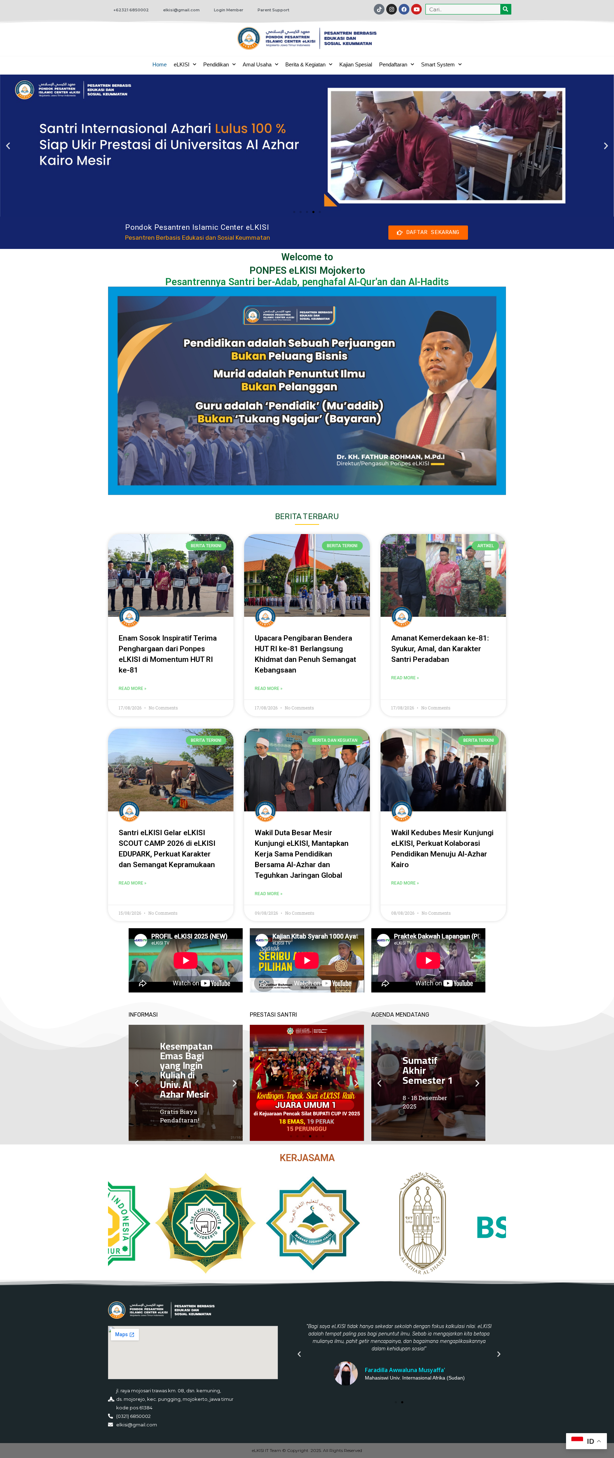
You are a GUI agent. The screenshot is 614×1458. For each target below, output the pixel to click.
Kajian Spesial (355, 64)
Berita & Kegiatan (305, 64)
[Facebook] (404, 9)
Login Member (228, 9)
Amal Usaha (257, 64)
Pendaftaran (393, 64)
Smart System (438, 64)
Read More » (132, 688)
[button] (8, 145)
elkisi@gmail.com (181, 9)
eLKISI (181, 64)
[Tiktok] (379, 9)
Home (159, 64)
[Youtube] (416, 9)
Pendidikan (216, 64)
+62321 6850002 (131, 9)
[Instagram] (391, 9)
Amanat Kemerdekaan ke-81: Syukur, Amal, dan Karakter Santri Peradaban (440, 649)
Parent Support (273, 9)
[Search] (505, 9)
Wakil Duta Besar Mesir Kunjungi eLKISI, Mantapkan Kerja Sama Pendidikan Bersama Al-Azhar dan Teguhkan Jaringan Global (302, 854)
